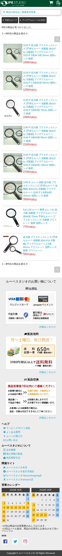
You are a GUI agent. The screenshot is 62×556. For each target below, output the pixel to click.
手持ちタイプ (11, 20)
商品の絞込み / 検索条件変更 (21, 12)
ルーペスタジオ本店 (16, 467)
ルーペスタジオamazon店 (19, 479)
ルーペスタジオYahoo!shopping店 (24, 475)
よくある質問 (13, 432)
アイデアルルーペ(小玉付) (33, 20)
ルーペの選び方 (14, 436)
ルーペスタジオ (27, 553)
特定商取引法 (13, 457)
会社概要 (11, 449)
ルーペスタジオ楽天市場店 (20, 471)
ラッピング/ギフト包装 (18, 428)
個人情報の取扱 (14, 453)
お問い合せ (12, 440)
